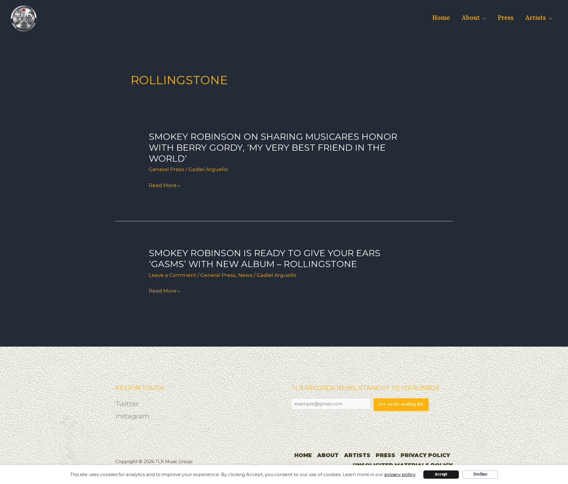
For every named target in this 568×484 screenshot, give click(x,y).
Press (506, 18)
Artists (535, 18)
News (245, 275)
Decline (480, 474)
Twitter (127, 404)
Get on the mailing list (401, 404)
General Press (166, 169)
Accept (441, 474)
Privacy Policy (425, 455)
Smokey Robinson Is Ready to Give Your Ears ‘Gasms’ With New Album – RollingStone (264, 258)
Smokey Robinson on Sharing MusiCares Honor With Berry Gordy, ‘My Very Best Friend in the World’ (273, 147)
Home (441, 18)
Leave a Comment (172, 275)
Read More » (164, 185)
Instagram (132, 416)
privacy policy (399, 474)
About (471, 18)
